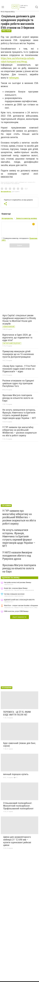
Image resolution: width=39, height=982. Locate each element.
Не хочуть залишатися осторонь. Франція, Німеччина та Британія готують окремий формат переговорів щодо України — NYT (19, 413)
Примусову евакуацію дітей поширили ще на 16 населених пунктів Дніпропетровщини (18, 354)
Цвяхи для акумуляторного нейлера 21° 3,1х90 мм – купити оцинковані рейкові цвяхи (17, 841)
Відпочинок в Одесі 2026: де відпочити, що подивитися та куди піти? (17, 337)
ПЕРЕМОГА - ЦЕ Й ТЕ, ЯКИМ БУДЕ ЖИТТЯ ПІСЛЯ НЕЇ (17, 713)
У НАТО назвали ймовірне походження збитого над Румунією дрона (17, 555)
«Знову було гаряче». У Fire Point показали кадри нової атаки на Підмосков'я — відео (19, 369)
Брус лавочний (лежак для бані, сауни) (19, 744)
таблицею (14, 77)
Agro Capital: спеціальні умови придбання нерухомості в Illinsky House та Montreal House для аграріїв (19, 319)
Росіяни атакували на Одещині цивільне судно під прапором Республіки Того (18, 383)
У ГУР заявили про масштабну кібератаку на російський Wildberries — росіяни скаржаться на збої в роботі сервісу (19, 431)
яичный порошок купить (15, 774)
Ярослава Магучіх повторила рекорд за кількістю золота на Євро (17, 398)
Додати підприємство (19, 617)
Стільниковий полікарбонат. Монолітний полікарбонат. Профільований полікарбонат (18, 806)
